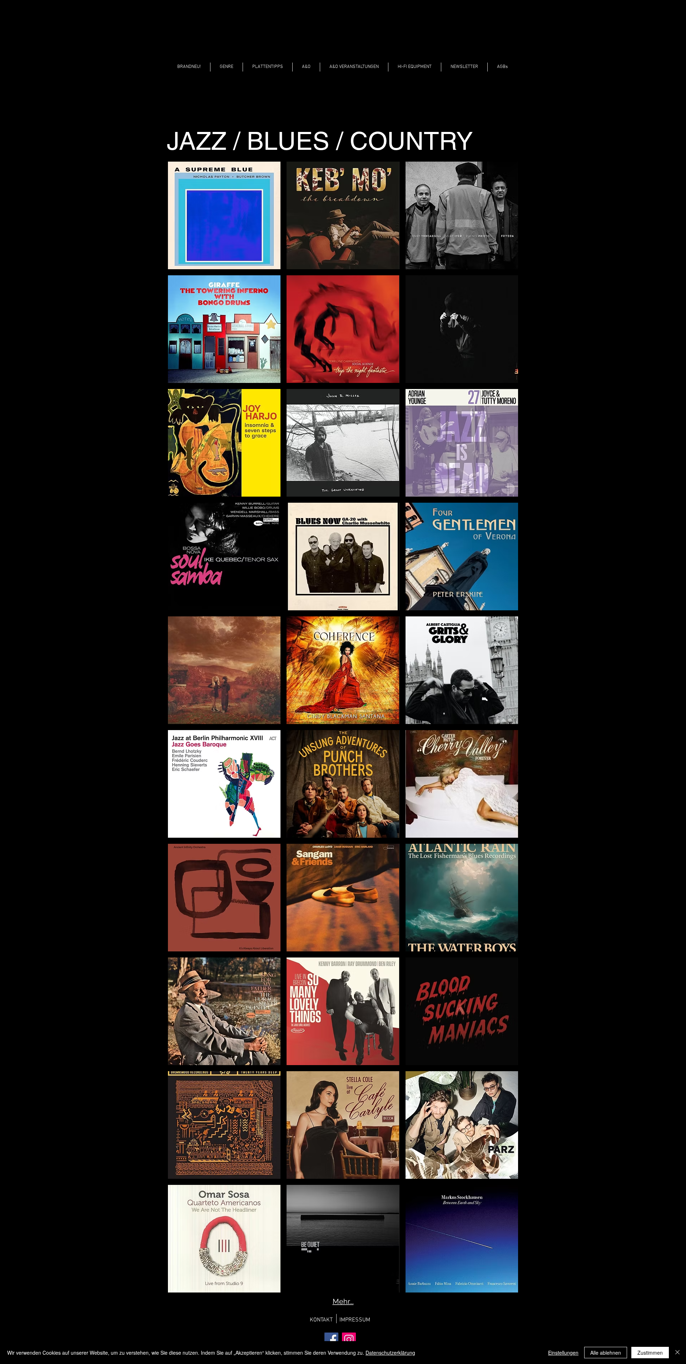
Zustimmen (650, 1352)
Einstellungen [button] (563, 1352)
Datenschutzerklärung (390, 1352)
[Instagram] (349, 1339)
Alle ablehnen (605, 1352)
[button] (226, 67)
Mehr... (343, 1301)
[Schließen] (677, 1352)
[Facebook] (331, 1339)
